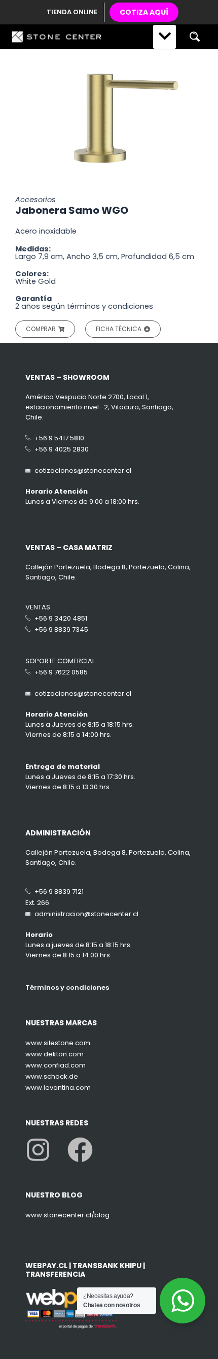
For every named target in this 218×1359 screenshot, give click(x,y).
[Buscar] (194, 36)
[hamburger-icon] (164, 37)
